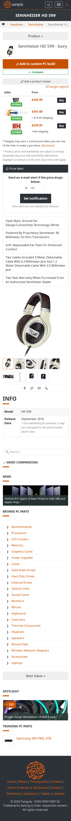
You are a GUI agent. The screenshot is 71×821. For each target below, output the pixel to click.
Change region (57, 87)
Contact (56, 788)
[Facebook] (24, 388)
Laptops (17, 663)
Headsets (17, 632)
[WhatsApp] (46, 388)
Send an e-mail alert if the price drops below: (35, 179)
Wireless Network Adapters (30, 650)
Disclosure (48, 145)
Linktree (59, 794)
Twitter (45, 794)
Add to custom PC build (37, 64)
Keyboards (18, 613)
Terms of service (18, 788)
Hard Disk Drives (23, 576)
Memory (17, 545)
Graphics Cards (22, 551)
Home (11, 782)
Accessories (19, 657)
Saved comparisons (22, 462)
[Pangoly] (11, 4)
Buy (61, 100)
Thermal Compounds (26, 626)
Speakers (17, 638)
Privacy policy (39, 782)
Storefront (13, 794)
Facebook (30, 794)
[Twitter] (31, 388)
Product (34, 36)
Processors (19, 533)
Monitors (17, 601)
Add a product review (36, 81)
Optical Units (20, 589)
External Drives (21, 583)
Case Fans (18, 620)
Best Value (34, 676)
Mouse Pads (19, 644)
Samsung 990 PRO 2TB (33, 738)
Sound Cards (20, 595)
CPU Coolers (20, 539)
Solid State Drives (23, 570)
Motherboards (21, 527)
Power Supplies (22, 558)
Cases (15, 564)
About (23, 782)
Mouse (16, 607)
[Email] (39, 388)
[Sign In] (67, 5)
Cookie (56, 782)
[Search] (48, 4)
